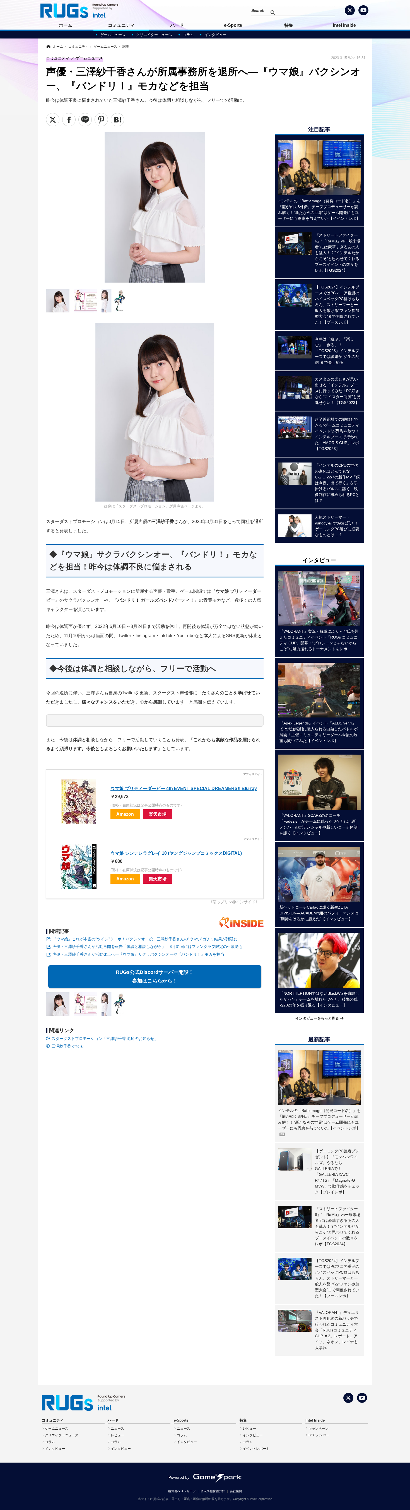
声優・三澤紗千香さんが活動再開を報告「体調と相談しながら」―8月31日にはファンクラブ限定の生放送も (147, 946)
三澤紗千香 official (67, 1046)
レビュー (117, 1435)
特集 (288, 25)
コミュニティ (121, 25)
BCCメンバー (318, 1435)
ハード (177, 25)
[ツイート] (52, 119)
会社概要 (236, 1491)
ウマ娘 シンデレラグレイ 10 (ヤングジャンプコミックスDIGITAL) (176, 853)
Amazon (125, 814)
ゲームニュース (113, 35)
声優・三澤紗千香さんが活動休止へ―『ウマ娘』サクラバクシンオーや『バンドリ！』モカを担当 (138, 954)
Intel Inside (344, 25)
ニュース (117, 1428)
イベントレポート (256, 1449)
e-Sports (233, 25)
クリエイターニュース (154, 35)
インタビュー (215, 35)
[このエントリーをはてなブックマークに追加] (117, 119)
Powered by (178, 1477)
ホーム (65, 25)
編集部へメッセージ (182, 1491)
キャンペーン (318, 1428)
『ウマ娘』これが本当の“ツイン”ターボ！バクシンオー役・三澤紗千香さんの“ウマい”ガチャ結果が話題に (145, 939)
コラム (188, 35)
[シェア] (69, 119)
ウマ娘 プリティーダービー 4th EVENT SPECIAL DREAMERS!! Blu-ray (183, 788)
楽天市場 (158, 814)
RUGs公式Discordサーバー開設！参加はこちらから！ (155, 976)
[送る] (85, 119)
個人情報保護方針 (213, 1491)
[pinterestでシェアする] (101, 119)
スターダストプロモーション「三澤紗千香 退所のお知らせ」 (105, 1038)
